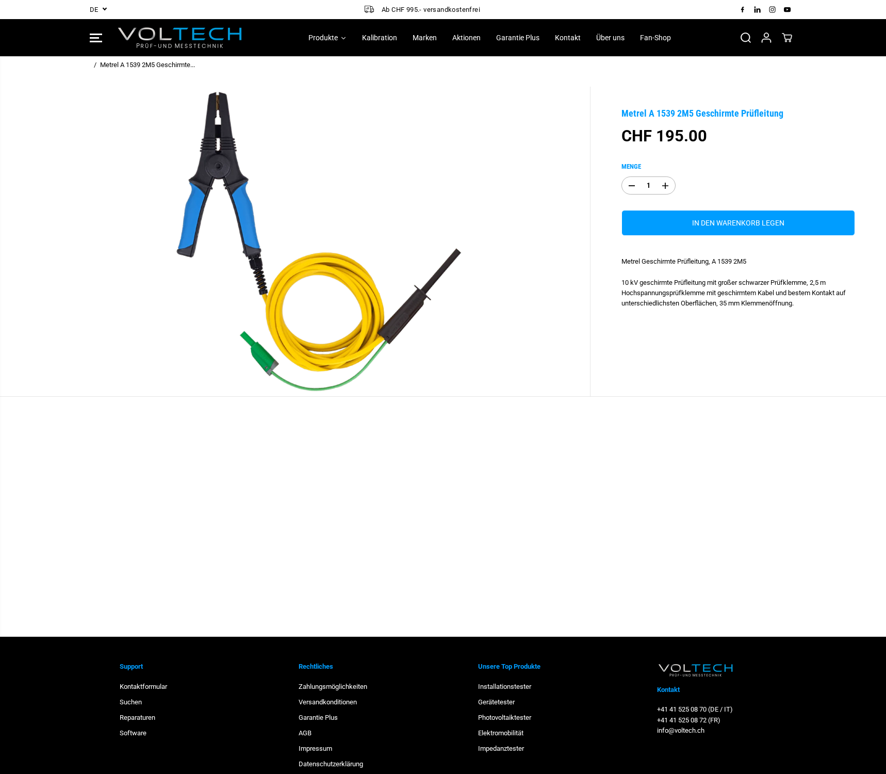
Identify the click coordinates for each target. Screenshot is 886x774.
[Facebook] (742, 9)
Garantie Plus (318, 717)
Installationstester (504, 686)
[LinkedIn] (757, 9)
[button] (96, 38)
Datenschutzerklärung (331, 764)
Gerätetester (496, 702)
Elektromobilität (500, 733)
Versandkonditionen (328, 702)
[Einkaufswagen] (787, 37)
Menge (631, 166)
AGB (305, 733)
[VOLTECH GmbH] (180, 37)
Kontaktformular (143, 686)
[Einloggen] (766, 37)
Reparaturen (137, 717)
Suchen (131, 702)
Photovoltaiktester (504, 717)
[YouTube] (787, 9)
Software (133, 733)
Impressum (315, 748)
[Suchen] (745, 37)
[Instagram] (772, 9)
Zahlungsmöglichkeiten (333, 686)
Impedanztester (501, 748)
